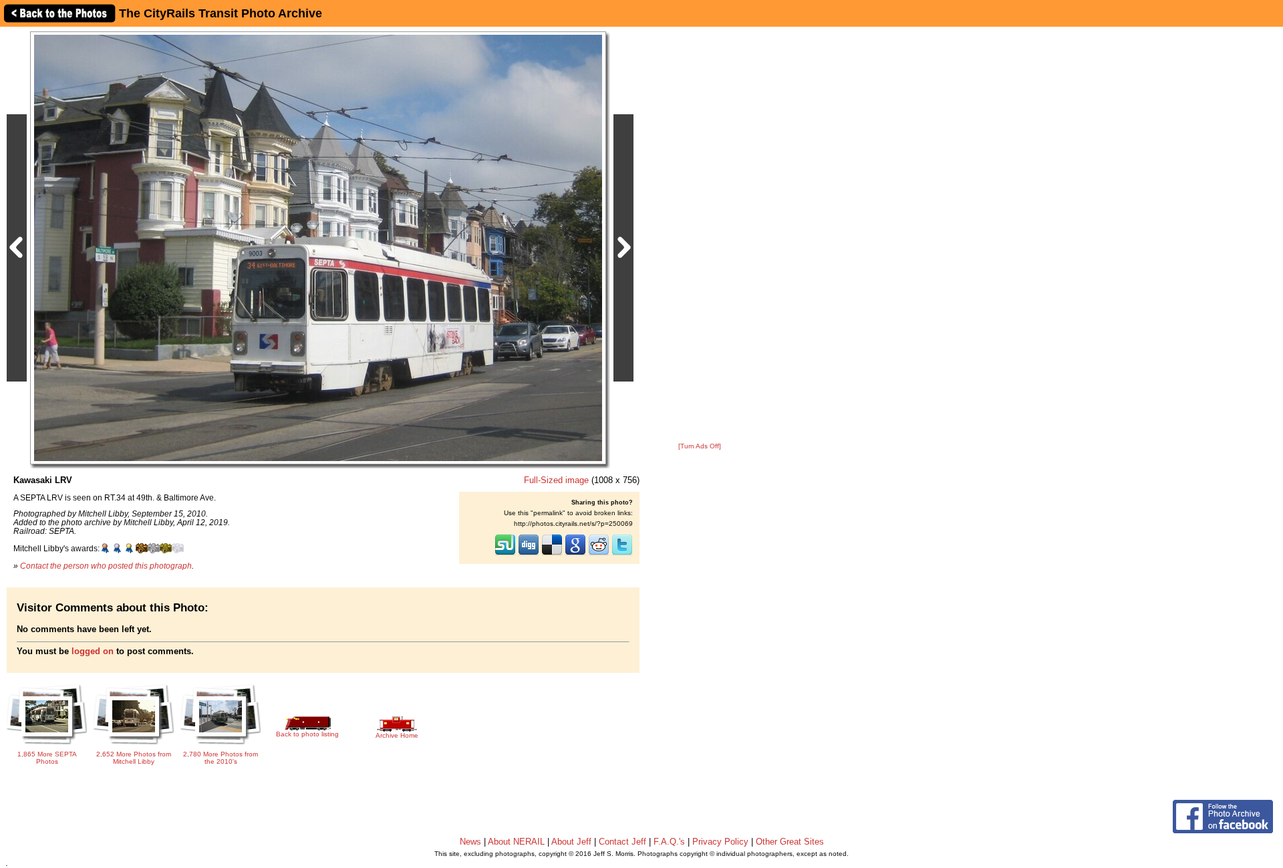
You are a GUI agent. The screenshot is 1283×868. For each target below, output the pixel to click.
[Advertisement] (699, 235)
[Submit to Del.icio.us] (552, 554)
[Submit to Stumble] (505, 554)
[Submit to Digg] (528, 554)
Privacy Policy (720, 842)
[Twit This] (622, 554)
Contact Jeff (622, 842)
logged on (93, 651)
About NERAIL (516, 842)
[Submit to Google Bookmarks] (575, 554)
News (470, 842)
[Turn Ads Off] (699, 446)
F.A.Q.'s (669, 842)
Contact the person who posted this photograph (106, 565)
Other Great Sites (790, 842)
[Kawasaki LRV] (318, 247)
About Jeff (571, 842)
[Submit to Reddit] (598, 554)
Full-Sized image (556, 480)
